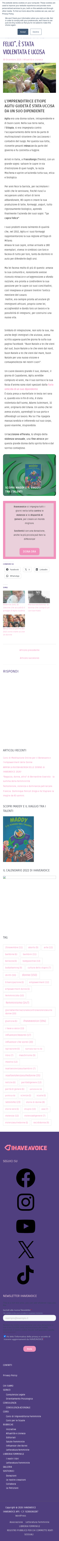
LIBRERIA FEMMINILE (13, 1454)
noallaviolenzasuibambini (20, 1068)
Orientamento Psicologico (19, 1399)
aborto (33, 947)
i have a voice (14, 1028)
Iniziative (11, 1429)
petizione (36, 1089)
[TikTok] (25, 1285)
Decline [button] (36, 31)
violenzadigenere (34, 1116)
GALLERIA (7, 1467)
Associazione (16, 1522)
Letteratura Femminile (18, 1463)
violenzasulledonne (16, 1122)
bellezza (11, 961)
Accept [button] (23, 31)
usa (44, 1109)
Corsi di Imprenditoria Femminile (23, 1416)
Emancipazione (14, 982)
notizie (10, 1082)
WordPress (20, 1516)
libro (9, 1055)
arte (48, 947)
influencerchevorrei (18, 1035)
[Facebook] (25, 1188)
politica (10, 1095)
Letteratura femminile (17, 1450)
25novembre (14, 947)
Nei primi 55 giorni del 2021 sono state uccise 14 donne (14, 631)
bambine (11, 954)
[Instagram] (25, 1213)
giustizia (11, 1021)
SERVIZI (7, 1390)
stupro (30, 1109)
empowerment (39, 982)
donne (29, 975)
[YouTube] (25, 1237)
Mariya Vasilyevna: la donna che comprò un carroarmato (38, 607)
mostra (11, 1062)
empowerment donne (17, 989)
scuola (41, 1095)
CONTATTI (7, 1365)
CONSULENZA (9, 1403)
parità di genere (14, 1089)
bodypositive (31, 961)
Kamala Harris (33, 1049)
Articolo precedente (29, 650)
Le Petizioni (12, 1488)
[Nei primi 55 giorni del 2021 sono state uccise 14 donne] (14, 621)
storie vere (12, 1109)
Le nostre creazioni (16, 1480)
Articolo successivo (29, 658)
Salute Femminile (15, 1441)
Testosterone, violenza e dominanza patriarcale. (28, 786)
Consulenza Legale (15, 1394)
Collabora (11, 1484)
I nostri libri (12, 1458)
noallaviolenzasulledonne (22, 1075)
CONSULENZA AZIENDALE (18, 1407)
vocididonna (41, 1122)
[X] (25, 1261)
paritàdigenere (31, 1082)
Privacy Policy (10, 1375)
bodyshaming (13, 967)
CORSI (6, 1411)
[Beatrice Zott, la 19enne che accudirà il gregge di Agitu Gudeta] (14, 597)
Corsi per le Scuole (15, 1420)
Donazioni (11, 1476)
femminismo (17, 1002)
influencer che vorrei (19, 1042)
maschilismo (27, 1055)
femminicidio (14, 995)
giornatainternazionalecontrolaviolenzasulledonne (28, 1012)
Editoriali (11, 1437)
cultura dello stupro (39, 967)
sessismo (12, 1102)
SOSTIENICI (8, 1471)
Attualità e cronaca (33, 59)
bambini (29, 954)
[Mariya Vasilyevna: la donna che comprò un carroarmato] (39, 597)
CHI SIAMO (8, 1386)
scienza (26, 1095)
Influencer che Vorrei (16, 1446)
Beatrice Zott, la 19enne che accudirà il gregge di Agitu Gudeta (14, 607)
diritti (10, 975)
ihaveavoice (34, 1021)
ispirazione (12, 1049)
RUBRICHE (8, 1424)
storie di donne (35, 1102)
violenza (12, 1115)
